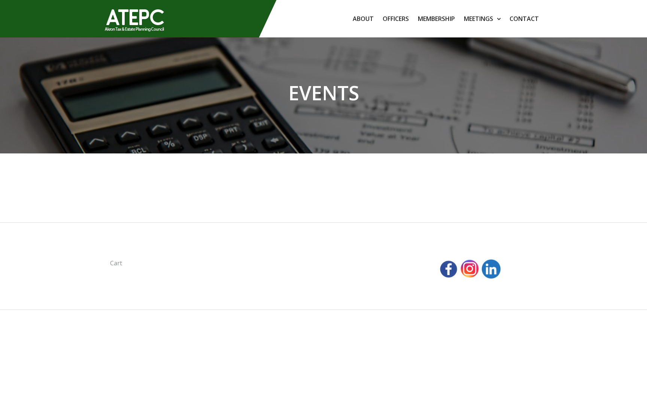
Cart (116, 263)
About (363, 19)
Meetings (478, 19)
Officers (396, 19)
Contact (524, 19)
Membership (436, 19)
